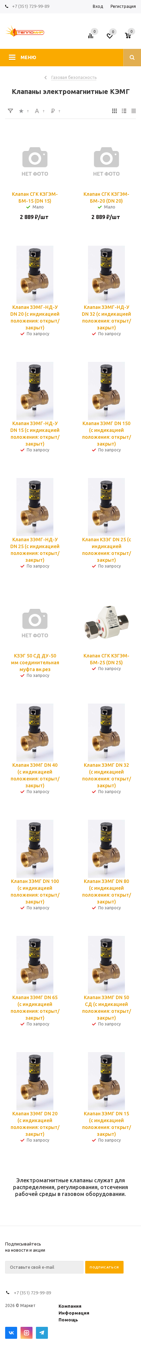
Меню (28, 57)
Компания (70, 1306)
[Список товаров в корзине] (131, 38)
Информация (74, 1312)
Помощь (68, 1319)
